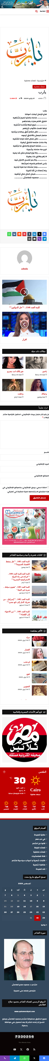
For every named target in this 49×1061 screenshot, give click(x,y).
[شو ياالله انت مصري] (12, 363)
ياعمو (45, 371)
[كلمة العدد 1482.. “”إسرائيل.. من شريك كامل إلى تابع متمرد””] (39, 603)
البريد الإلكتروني (42, 464)
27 (12, 912)
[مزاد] (39, 641)
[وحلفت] (12, 385)
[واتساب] (9, 234)
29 (43, 918)
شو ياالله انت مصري (15, 371)
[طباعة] (29, 239)
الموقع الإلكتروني (41, 475)
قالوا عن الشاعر (38, 843)
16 (37, 906)
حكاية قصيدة (39, 834)
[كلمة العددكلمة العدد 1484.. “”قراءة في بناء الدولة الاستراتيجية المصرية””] (39, 578)
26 (18, 912)
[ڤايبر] (39, 239)
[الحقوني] (39, 690)
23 (37, 912)
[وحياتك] (36, 385)
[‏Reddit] (19, 234)
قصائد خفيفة (39, 847)
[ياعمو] (36, 363)
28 (5, 912)
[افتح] (39, 678)
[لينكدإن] (34, 234)
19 (18, 906)
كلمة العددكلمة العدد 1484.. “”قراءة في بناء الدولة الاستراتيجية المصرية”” (19, 577)
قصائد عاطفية (30, 80)
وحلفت (20, 394)
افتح (28, 674)
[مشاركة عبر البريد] (34, 239)
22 (43, 912)
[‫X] (39, 234)
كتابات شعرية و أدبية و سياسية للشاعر (28, 860)
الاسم (46, 452)
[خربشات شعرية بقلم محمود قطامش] (24, 4)
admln (40, 98)
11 (24, 901)
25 (24, 912)
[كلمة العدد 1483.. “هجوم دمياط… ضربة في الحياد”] (39, 591)
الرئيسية (41, 80)
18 (24, 906)
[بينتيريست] (24, 234)
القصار (27, 650)
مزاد (28, 637)
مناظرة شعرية (39, 864)
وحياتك (44, 394)
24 (31, 912)
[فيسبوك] (44, 234)
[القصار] (39, 653)
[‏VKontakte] (14, 234)
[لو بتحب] (39, 666)
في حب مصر (40, 839)
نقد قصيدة (40, 869)
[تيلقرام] (44, 239)
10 (31, 901)
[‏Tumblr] (29, 234)
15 (44, 906)
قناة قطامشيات (38, 856)
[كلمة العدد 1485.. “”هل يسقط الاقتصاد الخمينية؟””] (39, 565)
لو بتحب (27, 662)
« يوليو (44, 924)
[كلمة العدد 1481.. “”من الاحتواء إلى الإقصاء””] (39, 615)
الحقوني (26, 686)
